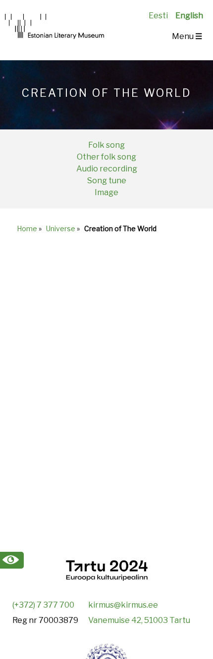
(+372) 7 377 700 (43, 605)
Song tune (106, 180)
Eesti (158, 15)
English (189, 15)
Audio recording (106, 168)
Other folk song (106, 157)
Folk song (106, 145)
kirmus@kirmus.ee (123, 605)
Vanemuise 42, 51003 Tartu (139, 620)
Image (106, 192)
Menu (187, 36)
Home (27, 228)
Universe (60, 228)
